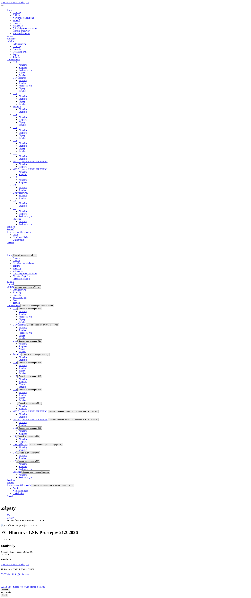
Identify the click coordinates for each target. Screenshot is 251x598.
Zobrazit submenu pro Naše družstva (37, 306)
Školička (17, 219)
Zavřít (4, 595)
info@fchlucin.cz (21, 574)
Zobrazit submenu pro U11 (29, 403)
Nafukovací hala (20, 237)
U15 (15, 93)
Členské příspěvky (21, 31)
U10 (15, 177)
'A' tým (10, 41)
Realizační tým (19, 51)
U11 (15, 153)
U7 (14, 208)
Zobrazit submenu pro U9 (28, 436)
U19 (15, 62)
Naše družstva (13, 59)
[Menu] (2, 5)
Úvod (9, 515)
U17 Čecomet (19, 78)
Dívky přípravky (20, 193)
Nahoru (5, 590)
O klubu (16, 15)
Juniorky (17, 106)
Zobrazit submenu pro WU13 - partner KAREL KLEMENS (73, 420)
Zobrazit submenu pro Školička (36, 472)
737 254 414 (7, 574)
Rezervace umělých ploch (19, 232)
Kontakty (17, 23)
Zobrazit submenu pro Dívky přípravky (46, 444)
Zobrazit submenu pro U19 (30, 309)
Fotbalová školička (21, 33)
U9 (14, 185)
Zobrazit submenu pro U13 (30, 376)
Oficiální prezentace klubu (25, 28)
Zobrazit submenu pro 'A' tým (27, 287)
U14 (15, 114)
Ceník (15, 234)
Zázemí (16, 20)
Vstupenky (18, 25)
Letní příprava (19, 44)
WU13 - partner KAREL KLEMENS (30, 169)
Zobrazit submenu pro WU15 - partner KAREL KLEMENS (73, 411)
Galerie (10, 242)
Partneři (10, 229)
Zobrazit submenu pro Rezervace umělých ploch (52, 485)
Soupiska (17, 49)
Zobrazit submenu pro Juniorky (36, 354)
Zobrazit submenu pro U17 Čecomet (42, 325)
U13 (15, 127)
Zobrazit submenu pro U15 (30, 341)
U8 (14, 200)
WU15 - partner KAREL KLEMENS (30, 161)
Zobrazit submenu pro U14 (30, 363)
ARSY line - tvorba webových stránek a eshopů (23, 587)
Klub (9, 10)
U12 (15, 140)
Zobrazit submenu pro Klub (24, 255)
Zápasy (10, 36)
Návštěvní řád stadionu (23, 18)
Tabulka (16, 57)
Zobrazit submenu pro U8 (28, 453)
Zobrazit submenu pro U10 (30, 428)
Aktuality (17, 12)
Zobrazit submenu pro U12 (30, 390)
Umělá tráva (18, 240)
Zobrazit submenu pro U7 (28, 461)
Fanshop (11, 227)
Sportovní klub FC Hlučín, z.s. (15, 2)
